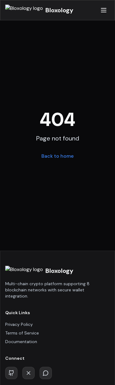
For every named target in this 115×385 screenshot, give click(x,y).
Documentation (21, 341)
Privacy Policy (19, 324)
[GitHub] (11, 373)
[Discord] (46, 373)
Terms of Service (22, 333)
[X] (28, 373)
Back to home (57, 156)
